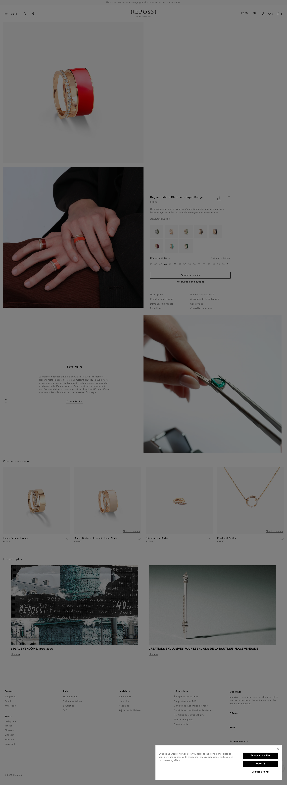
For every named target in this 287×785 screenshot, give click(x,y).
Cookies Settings (261, 772)
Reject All (261, 764)
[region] (218, 762)
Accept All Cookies (260, 756)
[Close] (278, 749)
